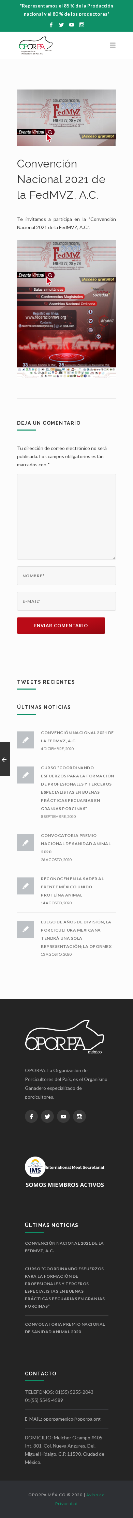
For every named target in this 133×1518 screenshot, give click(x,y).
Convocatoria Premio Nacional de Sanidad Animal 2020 (75, 843)
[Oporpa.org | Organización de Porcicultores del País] (66, 45)
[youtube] (71, 25)
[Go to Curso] (5, 759)
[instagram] (82, 25)
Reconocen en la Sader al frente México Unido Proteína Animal (72, 887)
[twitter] (61, 25)
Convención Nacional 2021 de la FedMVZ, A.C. (64, 1247)
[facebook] (51, 25)
